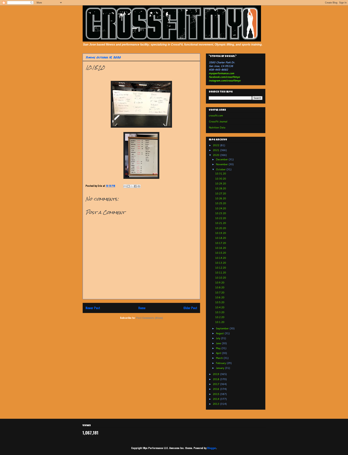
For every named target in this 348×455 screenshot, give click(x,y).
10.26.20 (220, 198)
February (221, 363)
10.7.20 (219, 292)
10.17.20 (220, 243)
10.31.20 (220, 173)
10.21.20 (220, 223)
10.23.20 (220, 213)
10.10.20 (220, 277)
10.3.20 (219, 312)
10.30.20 (220, 178)
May (218, 348)
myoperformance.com (221, 73)
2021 (216, 150)
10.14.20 (220, 258)
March (219, 358)
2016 (216, 389)
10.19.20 (220, 233)
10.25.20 (220, 203)
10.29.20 (220, 183)
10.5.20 (219, 302)
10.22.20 (220, 218)
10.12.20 (220, 267)
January (220, 368)
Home (141, 308)
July (218, 338)
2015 (216, 394)
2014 (216, 399)
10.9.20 (219, 282)
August (220, 333)
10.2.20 (219, 317)
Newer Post (93, 308)
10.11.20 (220, 272)
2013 (216, 404)
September (222, 328)
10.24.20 (220, 208)
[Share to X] (132, 186)
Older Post (190, 308)
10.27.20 (220, 193)
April (219, 353)
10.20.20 (220, 228)
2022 (216, 145)
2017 (216, 384)
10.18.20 (220, 238)
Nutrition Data (217, 127)
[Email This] (125, 186)
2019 (216, 374)
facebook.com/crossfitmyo (224, 77)
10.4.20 (219, 307)
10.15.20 (220, 253)
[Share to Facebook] (135, 186)
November (222, 164)
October (221, 169)
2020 (216, 155)
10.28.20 (220, 188)
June (219, 343)
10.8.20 (219, 287)
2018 (216, 379)
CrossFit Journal (218, 121)
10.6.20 (219, 297)
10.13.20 (220, 263)
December (222, 159)
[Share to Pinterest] (139, 186)
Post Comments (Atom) (149, 318)
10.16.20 (220, 248)
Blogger (211, 448)
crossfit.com (216, 115)
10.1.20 (219, 322)
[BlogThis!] (128, 186)
